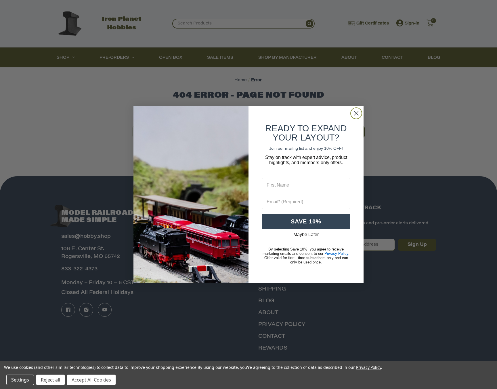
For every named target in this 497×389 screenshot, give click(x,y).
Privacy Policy (368, 367)
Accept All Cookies (91, 380)
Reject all (50, 380)
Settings (20, 380)
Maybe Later (306, 234)
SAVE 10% (306, 221)
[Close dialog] (356, 113)
